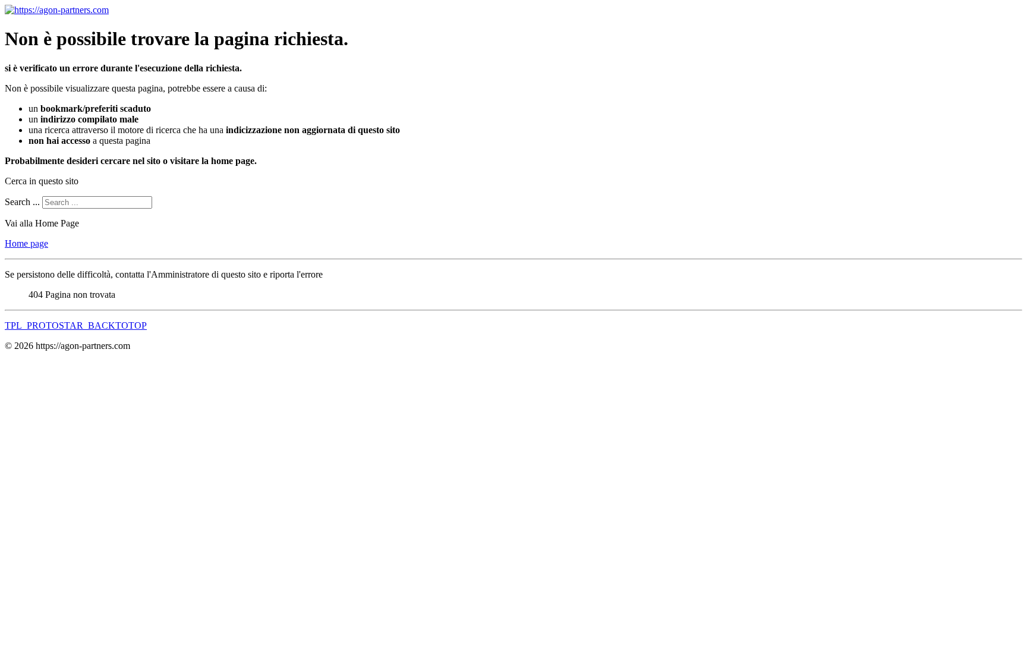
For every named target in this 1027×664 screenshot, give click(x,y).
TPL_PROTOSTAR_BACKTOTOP (76, 325)
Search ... (22, 202)
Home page (26, 243)
